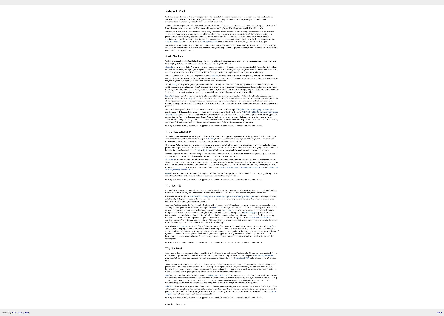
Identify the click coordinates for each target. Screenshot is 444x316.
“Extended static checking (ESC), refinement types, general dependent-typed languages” (222, 196)
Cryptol (168, 173)
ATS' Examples (182, 226)
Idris (199, 150)
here (269, 226)
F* (196, 150)
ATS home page (250, 212)
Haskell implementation (174, 41)
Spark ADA (169, 96)
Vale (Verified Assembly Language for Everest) (253, 109)
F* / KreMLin (170, 160)
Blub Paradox (218, 207)
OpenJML (215, 76)
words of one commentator (259, 217)
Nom (167, 275)
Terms (26, 312)
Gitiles (14, 312)
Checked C (169, 67)
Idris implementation (209, 41)
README (211, 139)
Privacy (20, 312)
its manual (227, 210)
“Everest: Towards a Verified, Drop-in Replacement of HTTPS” (241, 167)
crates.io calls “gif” (242, 258)
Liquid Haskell (208, 150)
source (439, 312)
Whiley (174, 84)
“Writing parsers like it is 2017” (218, 275)
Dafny (190, 98)
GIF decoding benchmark (263, 255)
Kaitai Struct (169, 286)
